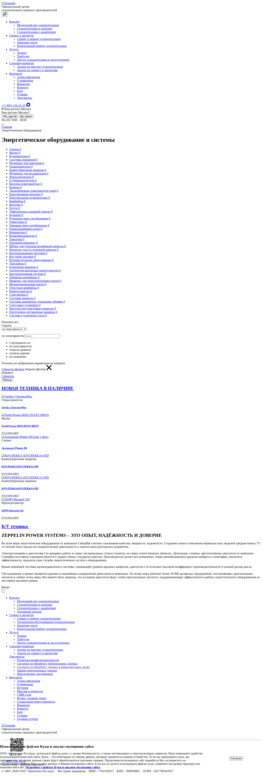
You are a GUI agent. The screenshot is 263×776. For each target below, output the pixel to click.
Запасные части (27, 42)
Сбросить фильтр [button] (13, 369)
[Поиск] (5, 14)
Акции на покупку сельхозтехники (40, 66)
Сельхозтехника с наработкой (36, 32)
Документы (24, 97)
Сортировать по (19, 342)
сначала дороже (19, 353)
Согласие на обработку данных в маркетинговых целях (53, 667)
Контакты (15, 73)
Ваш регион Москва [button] (17, 109)
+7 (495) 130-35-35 (14, 105)
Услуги (13, 49)
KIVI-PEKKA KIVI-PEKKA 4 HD (20, 488)
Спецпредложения (21, 63)
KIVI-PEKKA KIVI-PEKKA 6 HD (20, 466)
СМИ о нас (24, 694)
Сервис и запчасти (21, 35)
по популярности (20, 346)
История (22, 687)
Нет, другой (10, 116)
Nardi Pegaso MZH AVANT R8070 (20, 425)
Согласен (236, 758)
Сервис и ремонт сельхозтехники (39, 39)
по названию (17, 356)
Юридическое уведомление (35, 674)
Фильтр (7, 379)
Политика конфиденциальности (38, 660)
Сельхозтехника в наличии (34, 28)
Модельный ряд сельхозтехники (38, 25)
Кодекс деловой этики (31, 698)
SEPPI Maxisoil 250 (12, 510)
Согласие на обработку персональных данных (47, 663)
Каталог (14, 21)
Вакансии (23, 84)
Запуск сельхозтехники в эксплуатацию (43, 59)
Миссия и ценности (30, 691)
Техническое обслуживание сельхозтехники (46, 622)
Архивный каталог (29, 611)
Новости (22, 87)
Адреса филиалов (28, 77)
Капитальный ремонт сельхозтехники (42, 46)
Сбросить (8, 376)
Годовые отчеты (27, 719)
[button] (10, 322)
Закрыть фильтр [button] (35, 369)
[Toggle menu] (3, 124)
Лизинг (22, 52)
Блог (20, 91)
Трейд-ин (23, 56)
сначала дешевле (20, 349)
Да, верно (26, 116)
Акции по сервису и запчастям (37, 70)
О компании (25, 80)
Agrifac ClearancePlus (14, 407)
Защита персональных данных (37, 670)
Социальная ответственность (36, 701)
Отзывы (22, 94)
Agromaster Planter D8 (14, 448)
